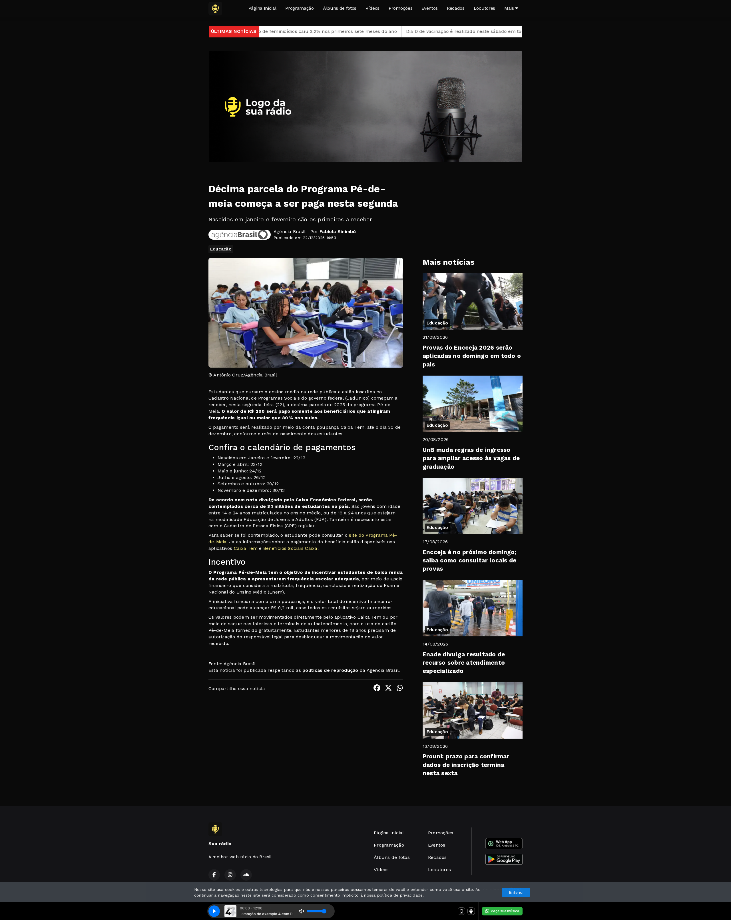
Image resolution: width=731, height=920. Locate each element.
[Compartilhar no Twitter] (388, 688)
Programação (299, 8)
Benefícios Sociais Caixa (290, 548)
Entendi (516, 892)
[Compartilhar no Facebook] (376, 688)
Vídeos (372, 8)
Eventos (429, 8)
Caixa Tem (246, 548)
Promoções (400, 8)
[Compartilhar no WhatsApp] (399, 688)
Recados (456, 8)
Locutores (484, 8)
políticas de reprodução (330, 670)
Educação (221, 249)
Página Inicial (262, 8)
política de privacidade (400, 895)
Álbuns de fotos (339, 8)
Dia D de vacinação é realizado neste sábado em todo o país (400, 31)
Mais (509, 8)
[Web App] (461, 911)
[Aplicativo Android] (471, 911)
